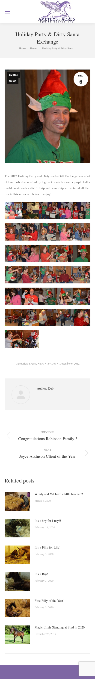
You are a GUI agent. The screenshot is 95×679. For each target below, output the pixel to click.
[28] (47, 317)
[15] (81, 253)
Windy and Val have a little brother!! (59, 494)
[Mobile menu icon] (7, 11)
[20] (81, 274)
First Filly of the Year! (49, 600)
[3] (47, 210)
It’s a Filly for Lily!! (48, 547)
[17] (30, 274)
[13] (47, 253)
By (52, 363)
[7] (30, 231)
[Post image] (17, 501)
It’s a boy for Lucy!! (48, 520)
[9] (64, 231)
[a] (30, 338)
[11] (13, 253)
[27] (30, 317)
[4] (64, 210)
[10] (81, 231)
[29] (64, 317)
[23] (47, 296)
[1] (13, 210)
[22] (30, 296)
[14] (64, 253)
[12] (30, 253)
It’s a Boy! (41, 574)
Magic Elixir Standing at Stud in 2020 (60, 627)
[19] (64, 274)
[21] (13, 296)
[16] (13, 274)
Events (13, 74)
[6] (13, 231)
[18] (47, 274)
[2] (30, 210)
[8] (47, 231)
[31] (13, 338)
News (12, 81)
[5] (81, 210)
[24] (64, 296)
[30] (81, 317)
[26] (13, 317)
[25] (81, 296)
